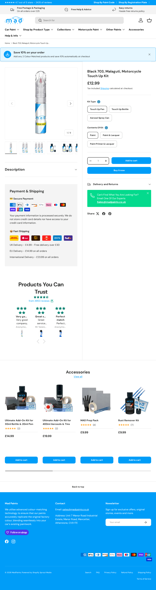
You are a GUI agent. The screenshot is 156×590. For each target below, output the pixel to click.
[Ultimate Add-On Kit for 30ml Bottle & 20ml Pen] (21, 399)
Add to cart (131, 160)
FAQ (97, 572)
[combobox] (79, 20)
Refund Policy (127, 572)
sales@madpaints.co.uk (75, 509)
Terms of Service (144, 579)
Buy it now (119, 170)
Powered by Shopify (30, 572)
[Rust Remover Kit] (134, 399)
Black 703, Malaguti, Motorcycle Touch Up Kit (31, 43)
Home (7, 43)
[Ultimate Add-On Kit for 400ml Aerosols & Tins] (59, 399)
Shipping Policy (144, 572)
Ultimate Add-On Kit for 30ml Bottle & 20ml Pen (19, 422)
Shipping (104, 88)
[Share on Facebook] (104, 214)
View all (78, 376)
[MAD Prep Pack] (96, 399)
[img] (41, 297)
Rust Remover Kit (128, 420)
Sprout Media (45, 572)
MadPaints (16, 572)
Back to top (78, 486)
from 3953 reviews (39, 300)
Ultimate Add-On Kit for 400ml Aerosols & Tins (57, 422)
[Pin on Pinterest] (110, 214)
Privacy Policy (110, 572)
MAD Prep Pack (89, 420)
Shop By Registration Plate (133, 2)
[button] (39, 341)
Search (88, 572)
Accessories (136, 29)
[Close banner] (149, 54)
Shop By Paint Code (104, 2)
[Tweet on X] (98, 214)
